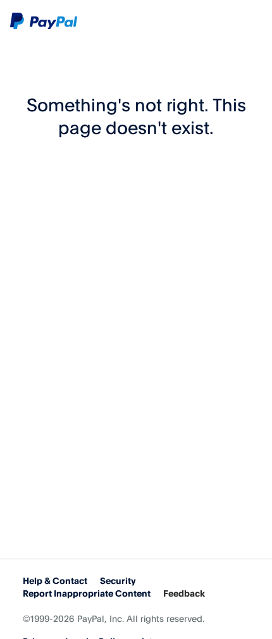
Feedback (184, 593)
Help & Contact (55, 580)
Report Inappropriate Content (87, 593)
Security (118, 580)
